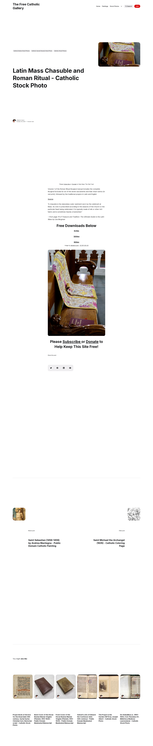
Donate (74, 184)
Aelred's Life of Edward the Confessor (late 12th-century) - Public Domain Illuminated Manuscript (86, 719)
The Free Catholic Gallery (26, 6)
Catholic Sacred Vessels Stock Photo (42, 51)
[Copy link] (70, 368)
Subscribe (67, 184)
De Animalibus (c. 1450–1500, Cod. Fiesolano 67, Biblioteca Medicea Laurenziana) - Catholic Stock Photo (129, 719)
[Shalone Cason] (14, 120)
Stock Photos (114, 6)
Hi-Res (76, 231)
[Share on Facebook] (57, 368)
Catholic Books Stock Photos (22, 51)
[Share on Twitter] (51, 368)
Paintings (105, 6)
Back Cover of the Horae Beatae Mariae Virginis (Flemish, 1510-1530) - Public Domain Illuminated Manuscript (43, 719)
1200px (76, 236)
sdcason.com (75, 245)
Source (50, 199)
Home (98, 6)
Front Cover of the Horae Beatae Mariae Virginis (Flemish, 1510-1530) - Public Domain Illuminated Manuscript (64, 719)
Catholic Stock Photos (60, 51)
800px (76, 242)
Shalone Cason (20, 120)
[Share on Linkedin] (64, 368)
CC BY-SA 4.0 (84, 245)
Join (137, 6)
